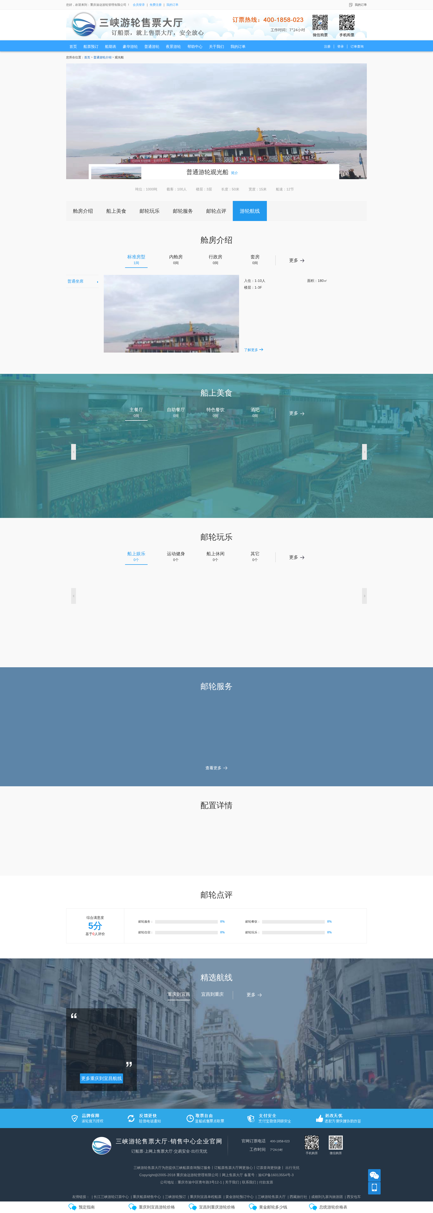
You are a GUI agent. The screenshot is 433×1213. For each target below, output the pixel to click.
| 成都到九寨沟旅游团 (326, 1197)
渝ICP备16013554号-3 (276, 1175)
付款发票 (266, 1182)
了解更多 (251, 350)
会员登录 (139, 5)
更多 (293, 260)
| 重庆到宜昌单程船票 (205, 1197)
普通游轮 (198, 172)
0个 (136, 556)
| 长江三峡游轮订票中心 (110, 1197)
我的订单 (172, 5)
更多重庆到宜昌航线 (101, 1078)
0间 (176, 259)
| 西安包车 (353, 1197)
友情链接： (81, 1197)
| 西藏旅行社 (297, 1197)
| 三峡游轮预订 (174, 1197)
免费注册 (156, 5)
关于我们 (232, 1182)
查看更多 (213, 768)
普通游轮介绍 (102, 57)
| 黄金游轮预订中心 (239, 1197)
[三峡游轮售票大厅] (218, 25)
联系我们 (249, 1182)
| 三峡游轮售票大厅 (271, 1197)
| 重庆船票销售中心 (146, 1197)
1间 (136, 259)
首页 (87, 57)
